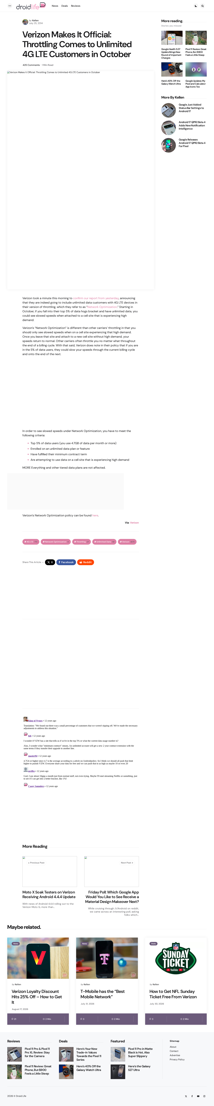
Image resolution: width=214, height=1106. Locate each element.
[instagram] (204, 1096)
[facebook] (192, 1096)
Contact (174, 1051)
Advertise (175, 1055)
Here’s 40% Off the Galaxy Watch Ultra (171, 82)
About (173, 1046)
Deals (153, 944)
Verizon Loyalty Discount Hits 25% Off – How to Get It (37, 997)
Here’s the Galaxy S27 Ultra (139, 1068)
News (15, 944)
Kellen (35, 20)
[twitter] (185, 1096)
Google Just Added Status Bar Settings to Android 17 (191, 108)
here (95, 515)
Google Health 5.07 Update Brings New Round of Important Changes (171, 53)
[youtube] (198, 1096)
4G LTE (32, 541)
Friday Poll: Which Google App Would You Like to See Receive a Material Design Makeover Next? (112, 897)
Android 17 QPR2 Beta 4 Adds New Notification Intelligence (192, 125)
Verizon (134, 522)
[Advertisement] (80, 816)
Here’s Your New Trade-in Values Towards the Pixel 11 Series (88, 1054)
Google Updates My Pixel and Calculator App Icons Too (195, 83)
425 (31, 65)
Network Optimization (102, 307)
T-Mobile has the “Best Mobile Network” (102, 994)
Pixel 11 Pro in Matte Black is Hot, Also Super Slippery (140, 1052)
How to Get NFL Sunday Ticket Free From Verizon (173, 994)
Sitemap (174, 1041)
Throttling (82, 541)
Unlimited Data (105, 541)
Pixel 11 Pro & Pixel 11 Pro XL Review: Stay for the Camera (37, 1052)
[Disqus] (80, 662)
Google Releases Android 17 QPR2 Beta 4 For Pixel (192, 143)
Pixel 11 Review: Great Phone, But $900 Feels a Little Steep (195, 52)
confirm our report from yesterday (96, 298)
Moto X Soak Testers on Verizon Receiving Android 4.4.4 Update (48, 894)
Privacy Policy (177, 1059)
